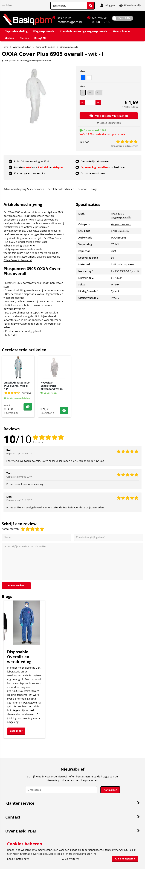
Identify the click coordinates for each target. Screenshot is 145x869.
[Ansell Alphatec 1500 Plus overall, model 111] (18, 367)
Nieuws (24, 38)
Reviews (82, 189)
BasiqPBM (40, 38)
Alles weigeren (71, 859)
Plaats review (16, 585)
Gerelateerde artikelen (61, 189)
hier (9, 853)
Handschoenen (122, 31)
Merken (9, 38)
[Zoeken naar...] (90, 5)
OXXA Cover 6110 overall (18, 260)
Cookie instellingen (18, 859)
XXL (99, 92)
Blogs (94, 189)
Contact (13, 817)
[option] (36, 96)
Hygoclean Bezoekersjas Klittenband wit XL (51, 386)
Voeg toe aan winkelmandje (111, 115)
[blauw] (83, 77)
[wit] (89, 77)
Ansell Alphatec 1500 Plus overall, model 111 (17, 386)
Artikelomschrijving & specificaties (24, 189)
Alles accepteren (125, 858)
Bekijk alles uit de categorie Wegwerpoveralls (28, 60)
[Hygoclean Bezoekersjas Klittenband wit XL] (54, 367)
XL (90, 92)
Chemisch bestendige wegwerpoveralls (83, 31)
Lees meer (16, 730)
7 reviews (26, 392)
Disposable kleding (16, 31)
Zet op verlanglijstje (110, 122)
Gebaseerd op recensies (124, 145)
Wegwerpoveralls (43, 31)
